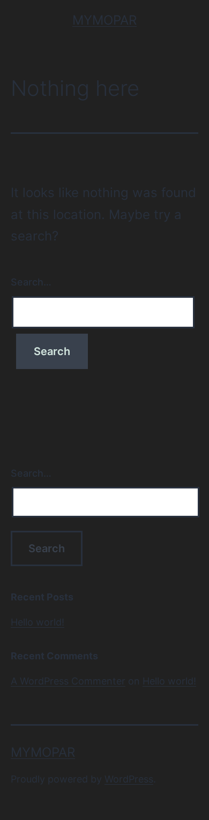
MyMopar (104, 20)
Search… (31, 282)
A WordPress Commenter (68, 681)
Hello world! (37, 622)
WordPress (128, 779)
